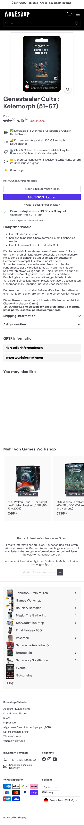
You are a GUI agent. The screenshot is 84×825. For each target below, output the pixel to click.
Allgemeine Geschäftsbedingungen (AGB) (27, 727)
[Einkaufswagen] (69, 14)
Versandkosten (28, 180)
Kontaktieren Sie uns (15, 713)
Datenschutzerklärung (16, 731)
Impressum (10, 722)
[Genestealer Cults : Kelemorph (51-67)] (27, 408)
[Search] (77, 23)
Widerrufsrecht (12, 736)
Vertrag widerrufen (14, 740)
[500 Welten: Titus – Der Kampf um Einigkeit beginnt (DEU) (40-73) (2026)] (27, 487)
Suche (6, 718)
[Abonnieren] (60, 572)
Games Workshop (39, 449)
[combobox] (42, 23)
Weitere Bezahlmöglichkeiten (42, 204)
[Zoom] (67, 89)
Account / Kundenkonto (17, 708)
